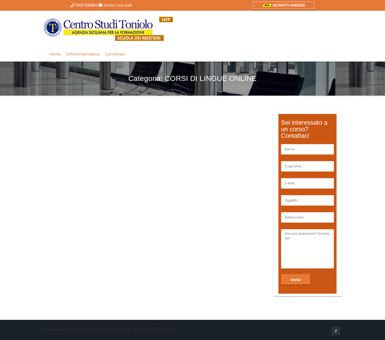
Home (55, 54)
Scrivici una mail (116, 5)
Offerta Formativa (83, 54)
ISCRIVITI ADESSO (288, 5)
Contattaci (115, 54)
